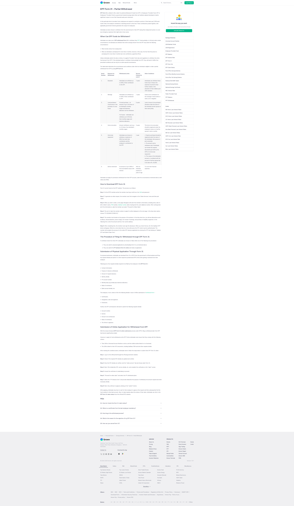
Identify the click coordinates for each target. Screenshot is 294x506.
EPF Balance (168, 54)
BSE (116, 492)
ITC (101, 480)
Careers (151, 451)
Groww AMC (182, 456)
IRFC (177, 472)
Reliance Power (180, 483)
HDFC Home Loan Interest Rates (174, 113)
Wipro (101, 483)
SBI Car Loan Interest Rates (172, 133)
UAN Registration (170, 47)
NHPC (102, 477)
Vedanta (178, 480)
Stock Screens (182, 444)
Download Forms (115, 494)
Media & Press (153, 449)
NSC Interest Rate (170, 90)
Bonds (192, 442)
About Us (151, 442)
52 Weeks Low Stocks (125, 472)
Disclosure (177, 492)
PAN (112, 205)
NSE (112, 492)
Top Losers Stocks (124, 470)
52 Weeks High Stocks (106, 472)
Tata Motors (103, 475)
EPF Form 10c (169, 64)
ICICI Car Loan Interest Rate (172, 139)
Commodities (170, 456)
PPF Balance (168, 97)
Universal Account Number (172, 41)
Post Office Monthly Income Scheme (175, 74)
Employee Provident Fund (172, 51)
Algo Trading (182, 446)
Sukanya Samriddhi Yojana (172, 81)
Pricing (151, 444)
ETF (168, 449)
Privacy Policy (168, 492)
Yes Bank (159, 477)
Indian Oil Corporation (143, 483)
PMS (180, 458)
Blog (150, 446)
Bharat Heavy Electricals (144, 480)
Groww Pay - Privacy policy (118, 497)
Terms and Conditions (129, 492)
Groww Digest (182, 451)
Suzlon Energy (161, 472)
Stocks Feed (160, 470)
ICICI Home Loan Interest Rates (173, 116)
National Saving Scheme (171, 84)
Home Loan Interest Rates (172, 142)
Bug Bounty (160, 494)
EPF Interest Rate (170, 57)
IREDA (121, 475)
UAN (140, 192)
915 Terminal (182, 442)
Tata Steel (141, 475)
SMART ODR (185, 492)
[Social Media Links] (101, 454)
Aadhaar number (122, 205)
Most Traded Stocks (143, 470)
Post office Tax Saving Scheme (173, 77)
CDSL (120, 483)
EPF (138, 40)
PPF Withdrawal (169, 100)
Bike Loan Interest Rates (171, 149)
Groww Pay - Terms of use (172, 494)
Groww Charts (182, 449)
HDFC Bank (179, 477)
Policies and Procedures (143, 492)
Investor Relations (153, 458)
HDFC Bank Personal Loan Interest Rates (176, 126)
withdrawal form (150, 292)
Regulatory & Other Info (157, 492)
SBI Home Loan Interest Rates (173, 109)
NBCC (158, 483)
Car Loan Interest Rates (171, 146)
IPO (167, 451)
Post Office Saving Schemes (172, 71)
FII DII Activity (180, 470)
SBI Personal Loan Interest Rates (174, 123)
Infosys (159, 480)
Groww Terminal (171, 458)
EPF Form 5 (168, 61)
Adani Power (122, 480)
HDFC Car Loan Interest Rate (173, 136)
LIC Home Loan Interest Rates (173, 119)
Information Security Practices (129, 494)
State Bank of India (124, 477)
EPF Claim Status (170, 67)
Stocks (168, 442)
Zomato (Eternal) (161, 475)
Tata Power (141, 477)
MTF (168, 446)
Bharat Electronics (181, 475)
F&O (168, 444)
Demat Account (183, 453)
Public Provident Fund (171, 94)
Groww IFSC (130, 497)
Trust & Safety (153, 456)
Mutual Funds (170, 453)
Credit (192, 444)
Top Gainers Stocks (105, 470)
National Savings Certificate (172, 87)
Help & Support (153, 453)
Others (191, 502)
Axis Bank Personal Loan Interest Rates (175, 129)
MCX (120, 492)
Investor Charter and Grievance (147, 494)
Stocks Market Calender (144, 472)
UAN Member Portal (170, 44)
